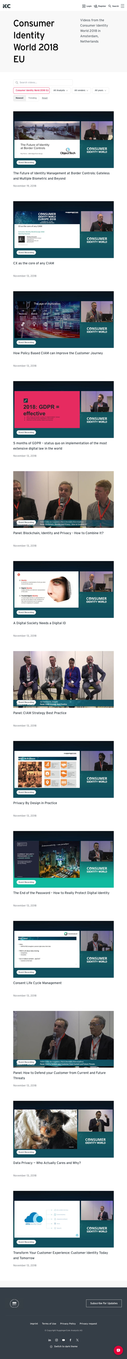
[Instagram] (56, 1340)
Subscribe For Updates (104, 1303)
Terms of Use (49, 1324)
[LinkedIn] (49, 1340)
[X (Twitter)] (77, 1340)
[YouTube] (63, 1340)
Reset (45, 98)
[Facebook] (70, 1340)
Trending (32, 98)
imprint (34, 1324)
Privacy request (88, 1324)
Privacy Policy (68, 1324)
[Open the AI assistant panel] (118, 1350)
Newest (19, 98)
